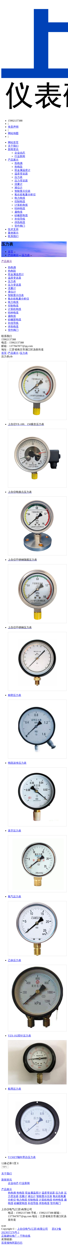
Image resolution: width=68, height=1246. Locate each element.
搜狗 (9, 1242)
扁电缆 (18, 211)
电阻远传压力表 (17, 762)
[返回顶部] (5, 1167)
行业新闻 (20, 156)
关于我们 (13, 145)
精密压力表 (14, 695)
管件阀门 (20, 225)
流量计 (18, 184)
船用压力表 (14, 1088)
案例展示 (13, 232)
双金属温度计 (22, 170)
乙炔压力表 (14, 960)
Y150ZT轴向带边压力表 (22, 1157)
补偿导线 (20, 218)
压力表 (18, 177)
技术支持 (13, 229)
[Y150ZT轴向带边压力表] (37, 1123)
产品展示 (13, 159)
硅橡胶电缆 (21, 215)
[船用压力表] (37, 1062)
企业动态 (20, 152)
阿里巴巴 (17, 1242)
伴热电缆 (20, 222)
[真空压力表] (37, 797)
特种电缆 (20, 208)
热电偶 (18, 163)
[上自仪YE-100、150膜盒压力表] (37, 390)
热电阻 (18, 166)
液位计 (18, 187)
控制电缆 (20, 201)
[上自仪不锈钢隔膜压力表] (37, 526)
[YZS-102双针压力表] (37, 998)
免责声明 (13, 126)
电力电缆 (20, 198)
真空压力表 (14, 830)
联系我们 (13, 236)
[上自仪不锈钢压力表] (37, 593)
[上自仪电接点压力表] (37, 458)
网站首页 (13, 142)
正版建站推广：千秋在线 (15, 1235)
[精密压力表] (37, 661)
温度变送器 (21, 173)
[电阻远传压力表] (37, 729)
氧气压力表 (14, 896)
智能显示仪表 (22, 191)
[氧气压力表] (37, 863)
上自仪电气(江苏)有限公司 (32, 1228)
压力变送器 (21, 180)
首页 (10, 251)
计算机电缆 (21, 205)
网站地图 (13, 133)
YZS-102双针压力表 (19, 1035)
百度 (4, 1242)
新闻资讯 (13, 149)
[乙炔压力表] (37, 928)
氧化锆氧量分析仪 (25, 194)
